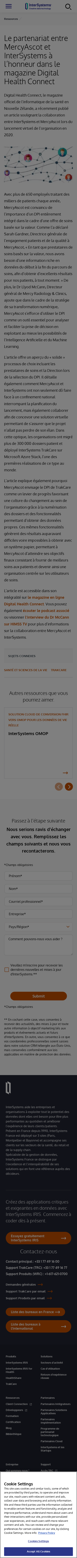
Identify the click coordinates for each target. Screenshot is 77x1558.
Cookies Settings (38, 1541)
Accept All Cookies (38, 1551)
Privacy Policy (46, 1532)
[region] (38, 1515)
